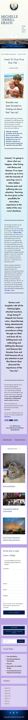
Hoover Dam (18, 233)
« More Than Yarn (7, 440)
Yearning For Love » (20, 440)
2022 (6, 693)
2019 (6, 701)
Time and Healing (9, 486)
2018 (6, 704)
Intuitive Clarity (13, 68)
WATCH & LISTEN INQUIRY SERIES (14, 632)
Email (5, 590)
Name (5, 584)
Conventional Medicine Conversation (13, 660)
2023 (6, 691)
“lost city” (7, 290)
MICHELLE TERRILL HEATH (9, 20)
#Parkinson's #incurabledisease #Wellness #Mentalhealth (15, 428)
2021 (6, 696)
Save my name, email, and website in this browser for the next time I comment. (13, 605)
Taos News (7, 417)
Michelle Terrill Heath (10, 54)
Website (5, 596)
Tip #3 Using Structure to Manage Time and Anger (14, 672)
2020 (6, 698)
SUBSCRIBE (14, 627)
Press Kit (9, 663)
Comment (6, 568)
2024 (6, 688)
